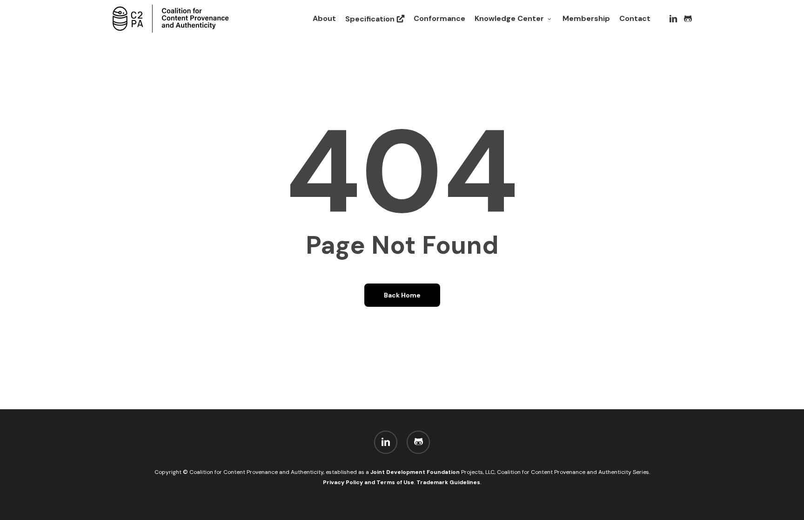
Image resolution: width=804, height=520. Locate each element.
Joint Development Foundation (415, 472)
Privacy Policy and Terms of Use (368, 482)
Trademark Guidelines (448, 482)
